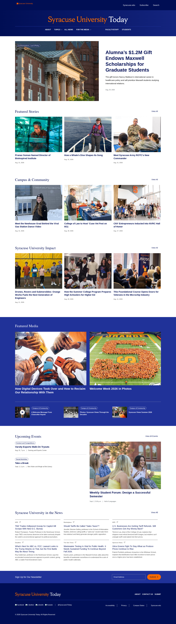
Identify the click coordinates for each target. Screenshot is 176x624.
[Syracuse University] (29, 5)
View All (154, 111)
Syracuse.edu (129, 5)
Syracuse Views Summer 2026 (140, 412)
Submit (153, 577)
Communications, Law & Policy (28, 45)
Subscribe (144, 5)
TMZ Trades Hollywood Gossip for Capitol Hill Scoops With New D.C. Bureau (35, 527)
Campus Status (138, 605)
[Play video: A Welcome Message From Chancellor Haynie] (22, 412)
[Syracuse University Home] (88, 19)
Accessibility (110, 605)
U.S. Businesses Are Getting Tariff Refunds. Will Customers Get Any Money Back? (134, 527)
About (48, 30)
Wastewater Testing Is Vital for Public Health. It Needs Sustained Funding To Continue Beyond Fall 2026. (85, 549)
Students (126, 30)
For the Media (82, 30)
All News (68, 30)
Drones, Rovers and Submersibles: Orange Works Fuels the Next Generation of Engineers (37, 295)
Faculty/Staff (112, 30)
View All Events (151, 436)
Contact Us (147, 594)
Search (156, 5)
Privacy (124, 605)
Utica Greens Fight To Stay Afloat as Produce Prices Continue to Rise (132, 547)
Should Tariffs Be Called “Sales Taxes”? (81, 526)
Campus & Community (25, 335)
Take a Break (22, 463)
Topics (57, 30)
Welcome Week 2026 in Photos (111, 388)
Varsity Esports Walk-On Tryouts (32, 447)
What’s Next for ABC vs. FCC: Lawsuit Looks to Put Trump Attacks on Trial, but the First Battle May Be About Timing (36, 549)
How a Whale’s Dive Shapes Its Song (83, 155)
